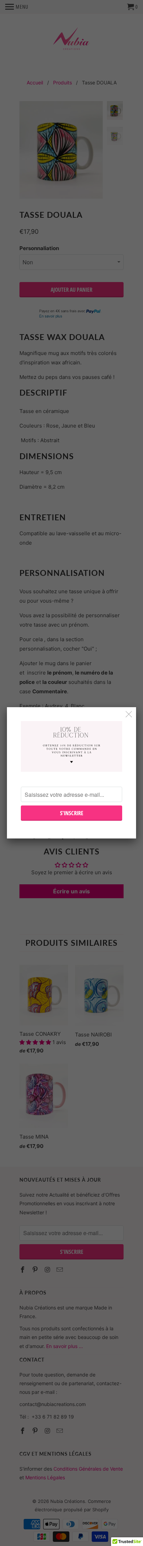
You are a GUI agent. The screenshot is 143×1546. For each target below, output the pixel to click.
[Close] (129, 714)
